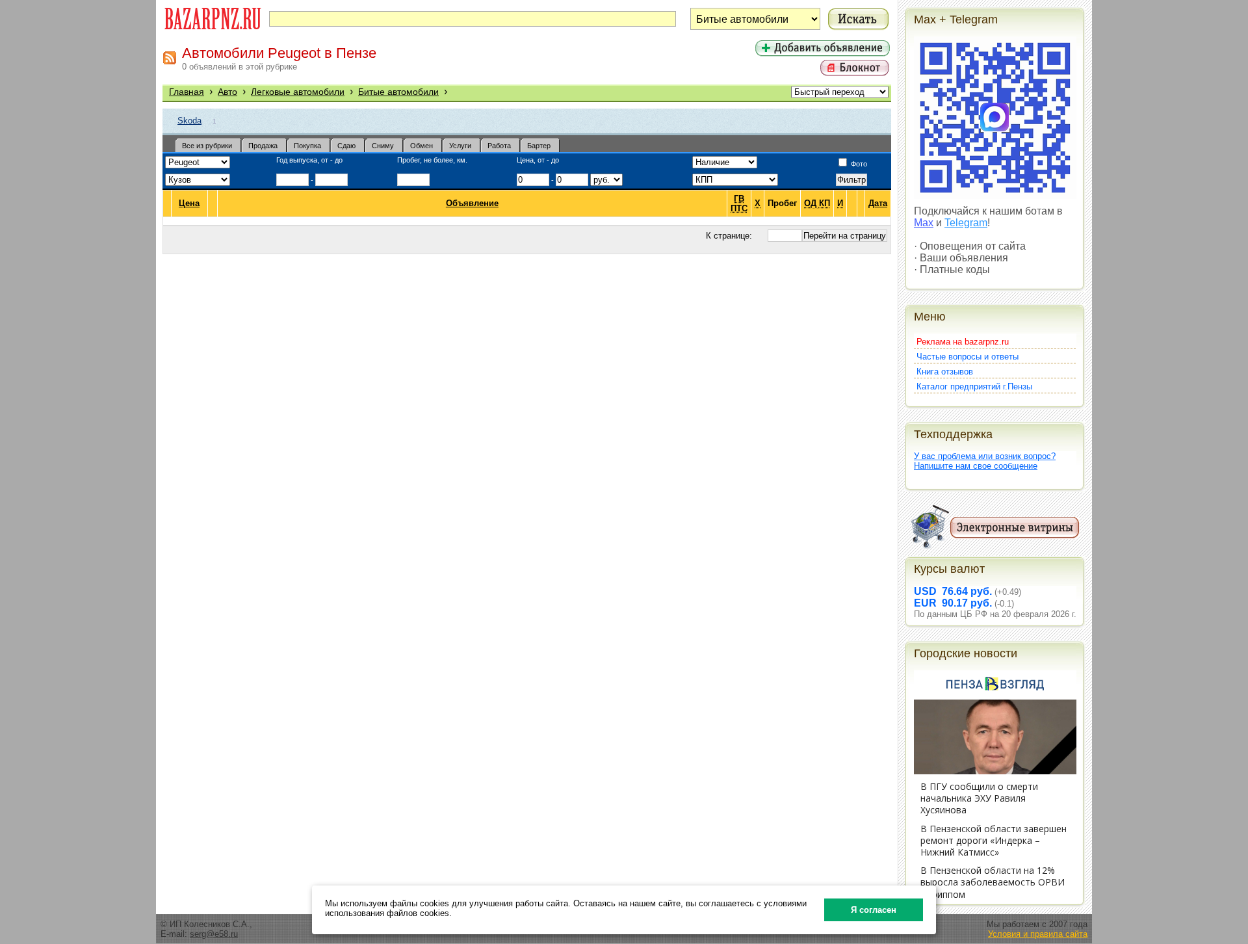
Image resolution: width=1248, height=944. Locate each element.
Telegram (965, 222)
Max (923, 222)
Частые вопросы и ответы (967, 356)
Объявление (472, 203)
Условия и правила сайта (1037, 934)
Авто (227, 91)
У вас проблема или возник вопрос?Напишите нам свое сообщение (985, 461)
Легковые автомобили (297, 91)
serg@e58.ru (214, 934)
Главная (186, 91)
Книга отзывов (944, 371)
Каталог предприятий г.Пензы (974, 386)
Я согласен (873, 910)
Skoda (189, 120)
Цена (189, 203)
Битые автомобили (398, 91)
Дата (877, 203)
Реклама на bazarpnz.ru (962, 342)
